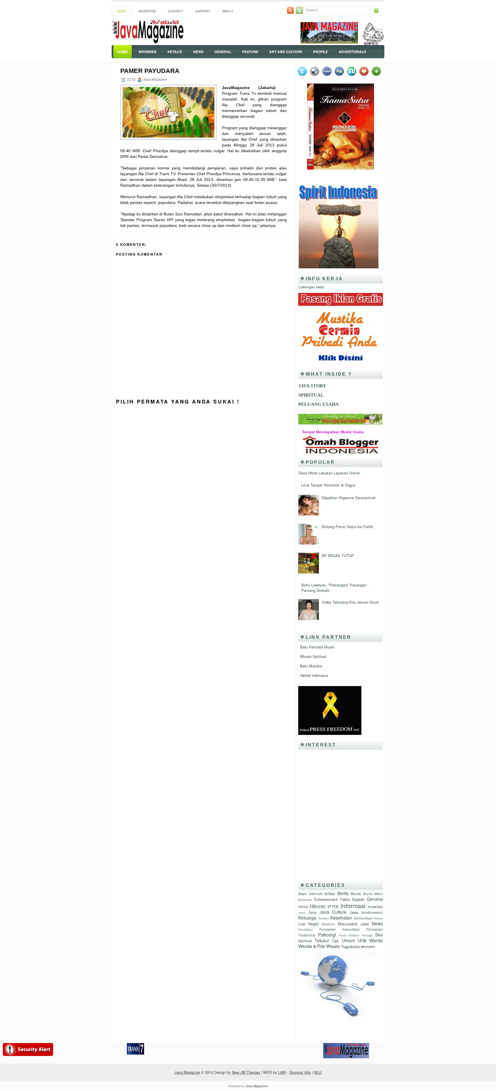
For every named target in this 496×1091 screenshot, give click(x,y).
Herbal (303, 906)
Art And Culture (285, 51)
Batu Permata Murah (317, 647)
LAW (282, 1072)
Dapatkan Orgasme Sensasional (348, 497)
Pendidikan (305, 929)
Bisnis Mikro (373, 893)
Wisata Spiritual (313, 656)
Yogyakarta (350, 946)
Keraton (323, 918)
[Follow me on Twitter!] (300, 12)
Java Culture (332, 912)
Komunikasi (363, 918)
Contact (175, 11)
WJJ (317, 1072)
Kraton (378, 918)
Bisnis (356, 893)
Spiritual (305, 940)
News (198, 51)
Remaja (367, 935)
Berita (343, 893)
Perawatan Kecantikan (339, 929)
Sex (379, 934)
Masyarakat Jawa (353, 923)
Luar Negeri (308, 923)
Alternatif (316, 893)
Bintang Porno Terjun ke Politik (347, 526)
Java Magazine (187, 1072)
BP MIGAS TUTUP (338, 555)
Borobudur (305, 899)
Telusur (321, 940)
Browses (147, 51)
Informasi (352, 905)
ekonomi (368, 946)
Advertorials (352, 51)
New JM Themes (246, 1072)
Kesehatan (341, 917)
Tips (335, 940)
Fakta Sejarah (352, 899)
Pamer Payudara (149, 70)
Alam (302, 893)
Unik (362, 940)
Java (312, 912)
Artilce (174, 51)
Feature (250, 51)
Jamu (302, 912)
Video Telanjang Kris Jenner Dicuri (350, 602)
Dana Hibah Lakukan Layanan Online (329, 473)
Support (202, 11)
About (227, 11)
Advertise (147, 11)
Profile (320, 51)
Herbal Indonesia (314, 675)
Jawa (354, 912)
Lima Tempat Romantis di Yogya (328, 485)
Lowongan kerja (311, 286)
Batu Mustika (311, 666)
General (222, 51)
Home (121, 11)
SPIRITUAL (311, 395)
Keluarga (307, 917)
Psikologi (327, 934)
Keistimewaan (372, 912)
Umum (348, 940)
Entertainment (326, 899)
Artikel (329, 893)
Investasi (375, 906)
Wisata (333, 946)
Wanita (376, 940)
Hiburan (318, 906)
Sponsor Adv (300, 1072)
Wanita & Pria (311, 946)
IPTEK (333, 906)
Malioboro (328, 924)
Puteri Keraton (349, 935)
